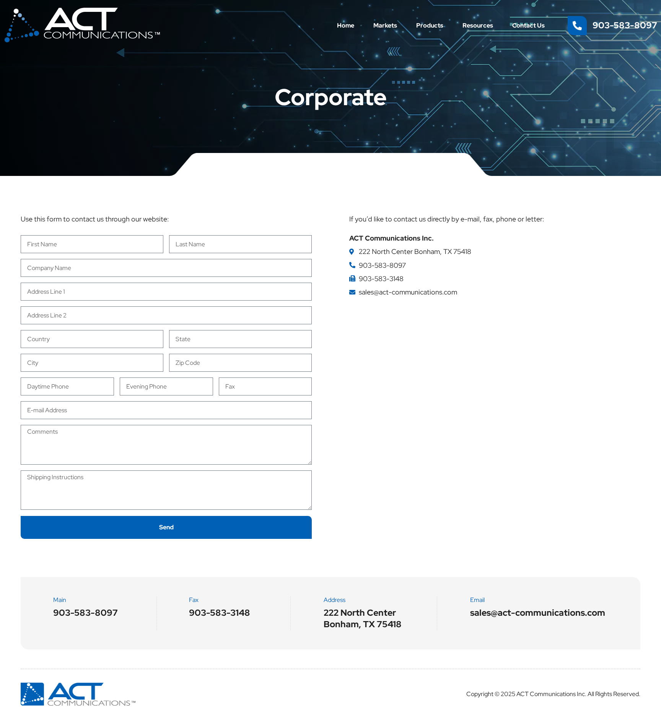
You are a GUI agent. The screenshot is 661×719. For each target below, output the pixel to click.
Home (345, 25)
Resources (477, 25)
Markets (385, 25)
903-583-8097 (382, 265)
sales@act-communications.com (408, 292)
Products (429, 25)
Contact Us (528, 25)
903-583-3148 (381, 278)
